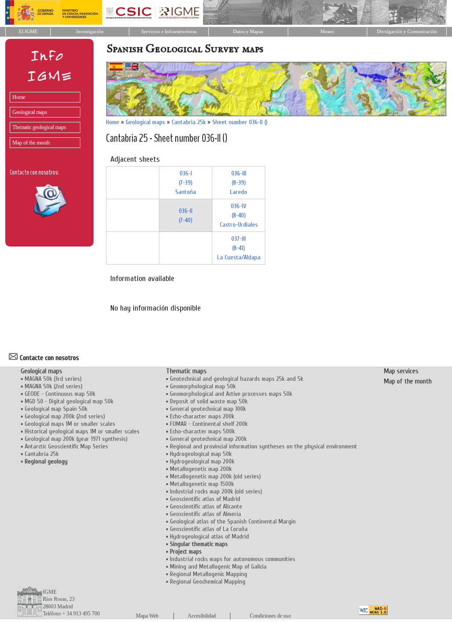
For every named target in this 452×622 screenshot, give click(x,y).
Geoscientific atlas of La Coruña (209, 529)
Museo (327, 31)
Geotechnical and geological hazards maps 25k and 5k (236, 379)
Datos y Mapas (248, 31)
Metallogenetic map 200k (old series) (215, 476)
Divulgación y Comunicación (407, 31)
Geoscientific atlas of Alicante (206, 506)
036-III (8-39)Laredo (238, 183)
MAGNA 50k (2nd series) (54, 386)
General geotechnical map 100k (208, 409)
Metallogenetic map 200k (201, 469)
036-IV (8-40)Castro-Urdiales (239, 215)
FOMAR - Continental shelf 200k (209, 424)
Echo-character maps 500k (202, 431)
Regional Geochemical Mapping (207, 581)
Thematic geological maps (39, 127)
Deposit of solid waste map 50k (209, 401)
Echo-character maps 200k (202, 416)
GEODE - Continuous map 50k (60, 394)
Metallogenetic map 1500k (202, 484)
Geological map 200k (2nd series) (65, 416)
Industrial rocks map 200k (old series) (216, 491)
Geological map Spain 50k (56, 409)
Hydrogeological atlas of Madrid (209, 536)
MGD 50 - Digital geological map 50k (69, 401)
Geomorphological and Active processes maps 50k (231, 394)
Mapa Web (147, 616)
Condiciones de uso (270, 616)
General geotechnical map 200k (208, 439)
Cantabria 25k (189, 122)
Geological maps (29, 112)
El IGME (28, 31)
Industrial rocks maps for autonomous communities (232, 559)
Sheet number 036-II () (239, 122)
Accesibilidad (202, 616)
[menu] (42, 117)
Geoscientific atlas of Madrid (205, 499)
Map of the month (31, 143)
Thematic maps (186, 371)
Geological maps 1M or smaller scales (70, 424)
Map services (401, 371)
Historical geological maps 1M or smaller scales (82, 431)
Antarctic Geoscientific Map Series (66, 446)
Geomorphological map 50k (203, 386)
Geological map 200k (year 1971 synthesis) (76, 439)
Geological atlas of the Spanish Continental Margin (233, 521)
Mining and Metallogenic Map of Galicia (218, 566)
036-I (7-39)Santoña (185, 183)
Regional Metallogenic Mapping (208, 574)
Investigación (90, 31)
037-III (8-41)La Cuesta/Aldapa (238, 248)
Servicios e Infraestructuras (168, 31)
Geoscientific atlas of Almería (205, 514)
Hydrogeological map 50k (201, 454)
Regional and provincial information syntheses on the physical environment (263, 446)
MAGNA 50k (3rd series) (53, 379)
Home (18, 97)
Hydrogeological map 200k (202, 461)
